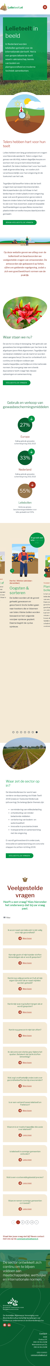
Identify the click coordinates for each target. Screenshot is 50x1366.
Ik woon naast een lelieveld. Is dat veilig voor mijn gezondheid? (25, 931)
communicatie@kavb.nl (27, 1239)
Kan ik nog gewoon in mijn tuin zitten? (25, 1030)
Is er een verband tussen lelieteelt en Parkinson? (25, 1103)
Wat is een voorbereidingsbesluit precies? (25, 1177)
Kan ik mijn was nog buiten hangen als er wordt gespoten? (25, 1005)
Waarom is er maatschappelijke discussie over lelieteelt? (25, 1128)
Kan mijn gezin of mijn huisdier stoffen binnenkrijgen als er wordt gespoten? (25, 956)
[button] (13, 732)
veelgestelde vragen (16, 383)
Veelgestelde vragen (19, 856)
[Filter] (4, 917)
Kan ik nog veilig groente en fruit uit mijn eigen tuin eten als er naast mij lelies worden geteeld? (25, 980)
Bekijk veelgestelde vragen (19, 222)
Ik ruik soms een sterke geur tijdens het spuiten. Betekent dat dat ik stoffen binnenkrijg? (25, 1054)
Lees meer (27, 1135)
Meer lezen (27, 938)
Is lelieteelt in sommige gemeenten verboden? (25, 1152)
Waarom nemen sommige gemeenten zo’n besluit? (25, 1202)
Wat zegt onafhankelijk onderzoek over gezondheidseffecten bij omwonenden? (25, 1079)
